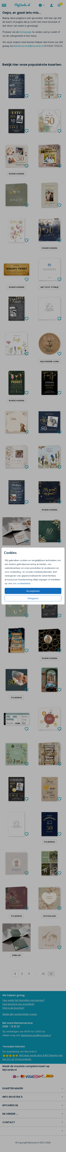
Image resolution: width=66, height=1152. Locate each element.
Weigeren (33, 598)
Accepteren (33, 590)
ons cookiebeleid (21, 583)
